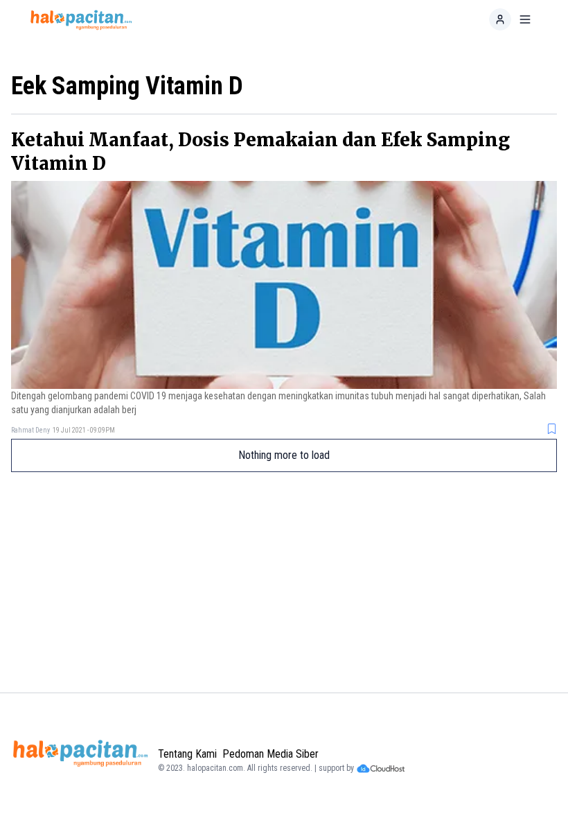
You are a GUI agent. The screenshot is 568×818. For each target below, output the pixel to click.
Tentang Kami (187, 753)
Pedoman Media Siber (270, 753)
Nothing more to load (284, 455)
